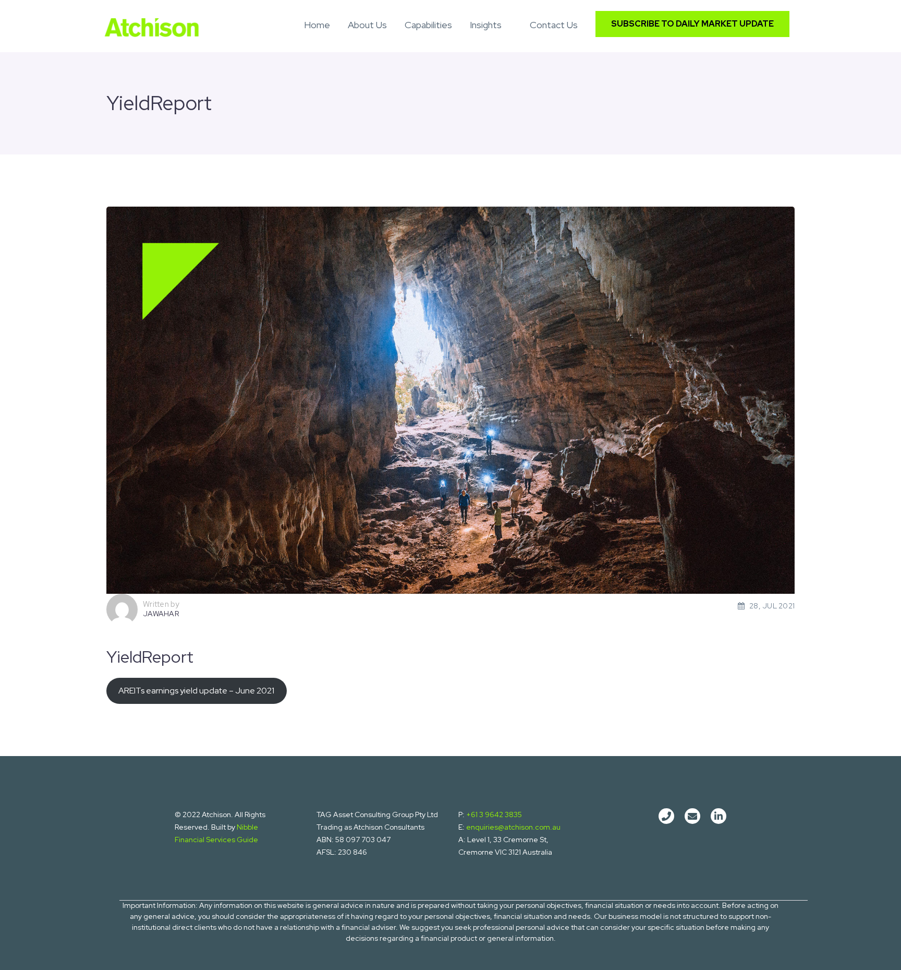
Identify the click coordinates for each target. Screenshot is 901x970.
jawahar (161, 613)
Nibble (247, 827)
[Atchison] (152, 25)
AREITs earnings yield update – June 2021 (196, 690)
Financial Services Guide (216, 839)
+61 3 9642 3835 (494, 814)
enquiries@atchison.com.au (513, 827)
